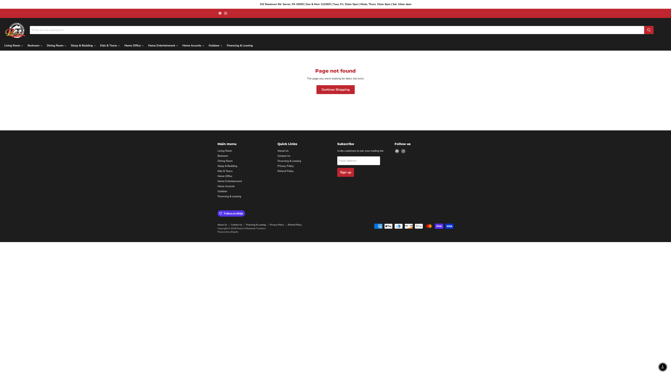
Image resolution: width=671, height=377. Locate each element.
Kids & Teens (109, 45)
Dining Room (55, 45)
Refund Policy (285, 171)
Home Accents (192, 45)
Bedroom (34, 45)
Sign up (345, 172)
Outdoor (214, 45)
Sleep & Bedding (82, 45)
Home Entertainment (162, 45)
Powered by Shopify (228, 232)
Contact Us (283, 156)
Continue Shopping (336, 89)
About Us (282, 151)
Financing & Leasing (240, 45)
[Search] (649, 30)
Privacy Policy (285, 166)
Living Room (12, 45)
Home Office (133, 45)
